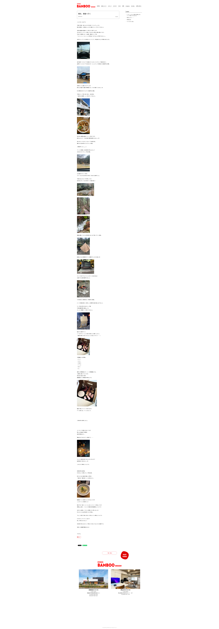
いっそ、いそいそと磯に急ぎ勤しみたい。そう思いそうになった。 (133, 15)
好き (79, 537)
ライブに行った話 (130, 21)
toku (116, 16)
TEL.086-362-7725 (125, 594)
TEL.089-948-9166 (93, 594)
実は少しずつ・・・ (130, 17)
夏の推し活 (129, 19)
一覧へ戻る (109, 553)
